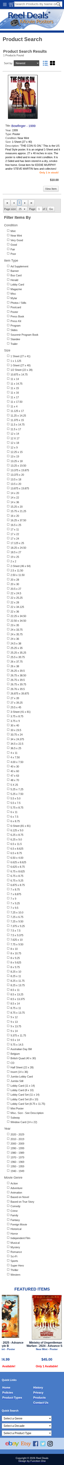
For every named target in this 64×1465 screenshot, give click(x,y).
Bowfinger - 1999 (23, 126)
